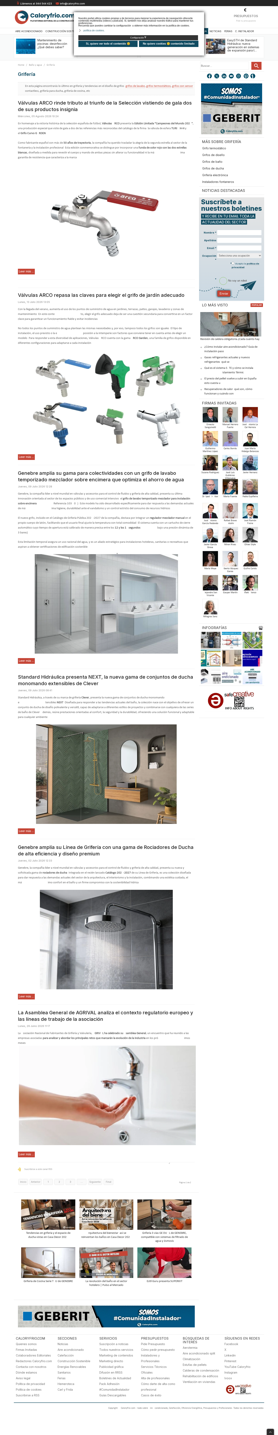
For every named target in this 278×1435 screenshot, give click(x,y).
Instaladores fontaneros (218, 181)
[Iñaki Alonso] (250, 584)
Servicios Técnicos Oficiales (154, 1369)
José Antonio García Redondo (210, 522)
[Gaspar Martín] (230, 584)
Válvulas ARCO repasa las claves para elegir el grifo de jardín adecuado (101, 295)
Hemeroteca (66, 1384)
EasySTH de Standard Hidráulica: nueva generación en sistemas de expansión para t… (243, 45)
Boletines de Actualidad (115, 1378)
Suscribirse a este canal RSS (38, 1169)
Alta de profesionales (155, 1378)
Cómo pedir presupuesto (158, 1349)
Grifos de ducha (213, 168)
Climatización (191, 1359)
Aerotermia (190, 1347)
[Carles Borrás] (230, 440)
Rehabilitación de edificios (200, 1376)
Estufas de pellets (195, 1364)
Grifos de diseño (213, 155)
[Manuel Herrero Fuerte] (230, 416)
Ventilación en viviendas (199, 1382)
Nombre (210, 232)
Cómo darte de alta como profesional (158, 1386)
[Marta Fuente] (230, 488)
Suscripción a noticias (113, 1344)
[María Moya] (210, 560)
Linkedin (230, 1355)
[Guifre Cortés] (250, 560)
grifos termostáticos (158, 86)
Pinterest (230, 1361)
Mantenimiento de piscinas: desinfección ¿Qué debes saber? (52, 43)
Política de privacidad (30, 1384)
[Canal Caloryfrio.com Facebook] (209, 76)
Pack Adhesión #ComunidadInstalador (114, 1386)
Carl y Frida (65, 1389)
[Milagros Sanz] (210, 608)
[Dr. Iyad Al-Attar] (210, 488)
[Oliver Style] (250, 536)
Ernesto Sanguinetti (210, 426)
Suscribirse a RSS (27, 1395)
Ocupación (209, 257)
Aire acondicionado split (199, 1353)
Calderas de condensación (201, 1370)
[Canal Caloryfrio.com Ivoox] (253, 76)
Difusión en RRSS (111, 1372)
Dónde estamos (26, 1372)
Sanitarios (64, 1372)
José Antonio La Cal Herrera (250, 426)
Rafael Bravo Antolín (230, 522)
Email (211, 248)
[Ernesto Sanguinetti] (210, 416)
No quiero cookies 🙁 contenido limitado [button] (169, 43)
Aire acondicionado (71, 1349)
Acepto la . (245, 265)
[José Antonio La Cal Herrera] (250, 416)
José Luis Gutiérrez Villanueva (230, 475)
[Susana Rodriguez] (210, 464)
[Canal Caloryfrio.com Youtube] (231, 76)
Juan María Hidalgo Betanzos (250, 450)
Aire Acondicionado (29, 31)
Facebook (231, 1344)
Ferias (228, 31)
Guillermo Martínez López (210, 450)
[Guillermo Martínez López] (210, 440)
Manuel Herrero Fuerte (230, 426)
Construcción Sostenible (63, 31)
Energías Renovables (72, 1366)
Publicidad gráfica (111, 1366)
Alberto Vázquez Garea (230, 570)
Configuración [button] (138, 37)
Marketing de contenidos (116, 1355)
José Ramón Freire (250, 522)
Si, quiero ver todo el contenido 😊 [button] (108, 43)
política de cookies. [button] (94, 30)
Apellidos (210, 240)
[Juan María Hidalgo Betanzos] (250, 440)
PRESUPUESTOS (246, 16)
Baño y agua (35, 65)
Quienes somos (26, 1344)
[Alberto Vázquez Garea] (230, 560)
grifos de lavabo (135, 86)
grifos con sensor (182, 86)
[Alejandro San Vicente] (210, 584)
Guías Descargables (112, 1395)
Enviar (224, 293)
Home (21, 65)
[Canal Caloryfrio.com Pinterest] (246, 76)
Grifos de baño (212, 161)
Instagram (230, 1372)
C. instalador (244, 31)
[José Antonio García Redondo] (210, 512)
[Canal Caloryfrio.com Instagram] (239, 76)
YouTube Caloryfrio (237, 1366)
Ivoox (228, 1378)
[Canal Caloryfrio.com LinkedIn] (224, 76)
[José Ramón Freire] (250, 512)
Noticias (215, 31)
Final (108, 1181)
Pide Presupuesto (153, 1344)
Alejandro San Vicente (210, 594)
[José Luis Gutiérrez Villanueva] (230, 464)
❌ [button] (201, 15)
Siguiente (95, 1181)
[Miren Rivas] (230, 536)
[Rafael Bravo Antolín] (230, 512)
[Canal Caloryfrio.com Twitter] (217, 76)
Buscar (256, 66)
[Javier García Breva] (210, 536)
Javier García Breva (210, 546)
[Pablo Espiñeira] (250, 488)
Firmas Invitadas (26, 1349)
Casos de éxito (151, 1395)
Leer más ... (26, 271)
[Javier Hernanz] (250, 464)
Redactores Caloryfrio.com (34, 1361)
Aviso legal (23, 1378)
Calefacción (66, 1355)
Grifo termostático (214, 148)
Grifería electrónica (215, 175)
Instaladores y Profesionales (150, 1358)
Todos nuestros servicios (116, 1349)
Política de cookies (29, 1389)
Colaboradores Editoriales (33, 1355)
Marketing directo (111, 1361)
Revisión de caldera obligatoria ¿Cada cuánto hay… (231, 339)
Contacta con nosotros (31, 1366)
